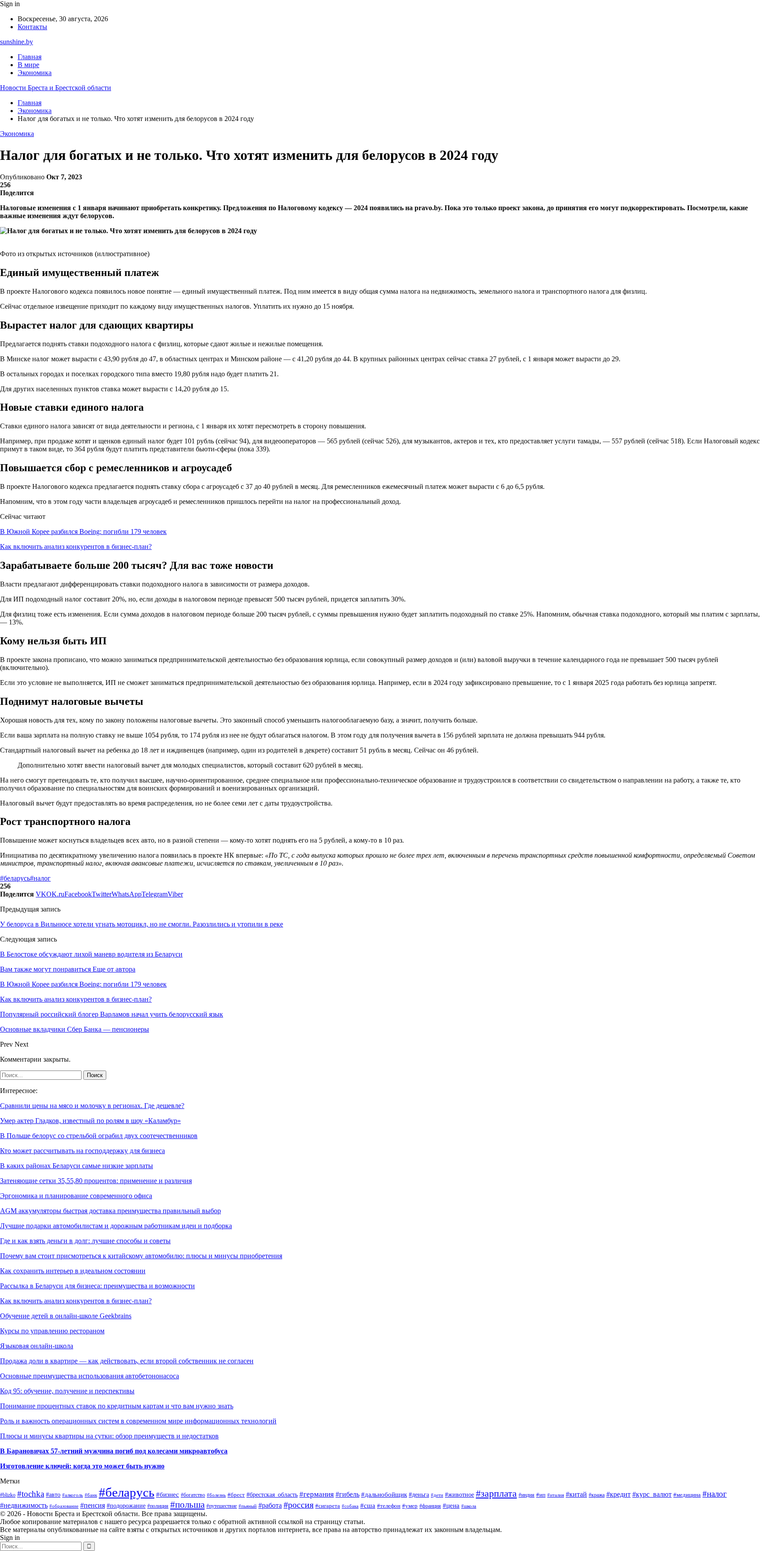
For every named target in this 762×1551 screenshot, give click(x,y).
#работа (270, 1505)
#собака (350, 1506)
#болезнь (216, 1495)
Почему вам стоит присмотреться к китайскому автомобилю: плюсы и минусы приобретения (141, 1256)
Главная (29, 57)
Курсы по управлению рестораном (52, 1331)
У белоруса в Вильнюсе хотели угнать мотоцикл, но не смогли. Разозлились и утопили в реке (141, 924)
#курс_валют (652, 1494)
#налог (40, 878)
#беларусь (15, 878)
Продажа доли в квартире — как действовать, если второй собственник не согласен (127, 1361)
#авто (53, 1494)
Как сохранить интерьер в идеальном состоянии (73, 1271)
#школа (468, 1506)
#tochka (30, 1493)
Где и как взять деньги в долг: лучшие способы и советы (85, 1241)
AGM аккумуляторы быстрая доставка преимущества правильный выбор (110, 1210)
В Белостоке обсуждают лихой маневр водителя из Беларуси (91, 954)
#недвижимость (24, 1505)
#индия (526, 1495)
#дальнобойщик (384, 1494)
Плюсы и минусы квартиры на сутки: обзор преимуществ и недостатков (109, 1436)
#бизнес (167, 1494)
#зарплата (496, 1493)
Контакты (32, 26)
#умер (410, 1506)
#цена (451, 1505)
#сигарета (327, 1506)
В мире (28, 64)
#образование (63, 1506)
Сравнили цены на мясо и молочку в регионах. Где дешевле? (92, 1105)
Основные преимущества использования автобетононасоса (89, 1376)
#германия (316, 1494)
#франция (430, 1506)
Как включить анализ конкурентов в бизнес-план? (76, 546)
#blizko (7, 1495)
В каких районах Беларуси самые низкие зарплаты (76, 1165)
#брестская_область (272, 1494)
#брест (236, 1494)
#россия (299, 1504)
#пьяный (248, 1506)
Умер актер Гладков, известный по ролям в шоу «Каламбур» (90, 1120)
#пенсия (92, 1505)
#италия (555, 1495)
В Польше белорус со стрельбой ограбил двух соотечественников (99, 1135)
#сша (367, 1505)
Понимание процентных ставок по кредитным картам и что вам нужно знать (116, 1406)
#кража (597, 1495)
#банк (91, 1495)
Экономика (35, 72)
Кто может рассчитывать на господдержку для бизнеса (82, 1150)
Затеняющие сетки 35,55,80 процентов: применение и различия (96, 1180)
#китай (576, 1494)
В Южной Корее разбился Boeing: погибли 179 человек (83, 531)
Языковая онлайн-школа (36, 1346)
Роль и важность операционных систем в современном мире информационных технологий (138, 1421)
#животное (459, 1494)
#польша (187, 1504)
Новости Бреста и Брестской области (55, 87)
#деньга (419, 1494)
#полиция (157, 1506)
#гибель (347, 1494)
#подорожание (126, 1505)
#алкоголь (72, 1495)
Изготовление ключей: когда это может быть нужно (82, 1466)
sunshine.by (16, 41)
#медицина (687, 1495)
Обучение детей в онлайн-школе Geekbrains (65, 1316)
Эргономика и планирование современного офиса (76, 1195)
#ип (540, 1494)
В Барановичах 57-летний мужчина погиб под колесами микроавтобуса (114, 1451)
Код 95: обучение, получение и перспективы (67, 1391)
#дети (437, 1495)
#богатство (193, 1495)
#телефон (388, 1505)
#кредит (618, 1494)
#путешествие (221, 1506)
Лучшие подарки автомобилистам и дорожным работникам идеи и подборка (116, 1225)
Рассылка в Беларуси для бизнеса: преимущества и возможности (97, 1286)
